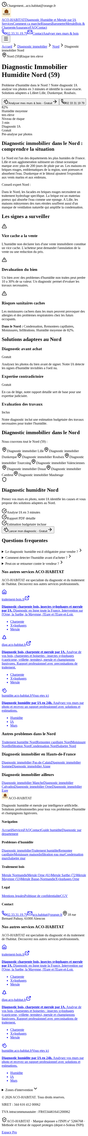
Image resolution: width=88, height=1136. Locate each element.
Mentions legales (13, 896)
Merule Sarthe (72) (63, 875)
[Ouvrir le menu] (6, 39)
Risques (46, 23)
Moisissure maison (26, 854)
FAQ (33, 27)
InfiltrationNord (20, 746)
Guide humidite (51, 830)
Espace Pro (9, 1132)
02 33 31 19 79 (75, 103)
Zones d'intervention (19, 1090)
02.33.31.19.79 (17, 33)
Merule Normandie (14, 875)
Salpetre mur (16, 858)
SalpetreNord (66, 746)
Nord (55, 46)
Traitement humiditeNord (19, 742)
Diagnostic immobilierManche (22, 783)
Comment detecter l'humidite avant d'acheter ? (36, 557)
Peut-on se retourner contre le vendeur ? (32, 563)
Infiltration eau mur (52, 854)
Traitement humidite (45, 850)
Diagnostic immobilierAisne (31, 766)
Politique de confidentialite (42, 896)
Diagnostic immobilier (32, 46)
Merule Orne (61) (39, 875)
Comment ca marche (27, 23)
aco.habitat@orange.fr (47, 914)
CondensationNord (44, 746)
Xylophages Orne (67, 879)
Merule (70, 23)
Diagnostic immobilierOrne (33, 786)
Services (7, 23)
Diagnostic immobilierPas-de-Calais (26, 762)
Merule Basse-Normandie (38, 879)
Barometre (58, 23)
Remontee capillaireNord (54, 742)
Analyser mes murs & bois (61, 33)
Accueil (7, 46)
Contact (42, 27)
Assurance (23, 27)
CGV (64, 896)
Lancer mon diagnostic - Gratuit (28, 531)
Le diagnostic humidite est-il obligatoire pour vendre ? (41, 551)
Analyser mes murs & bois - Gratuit (30, 103)
